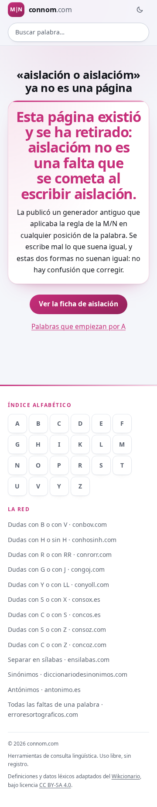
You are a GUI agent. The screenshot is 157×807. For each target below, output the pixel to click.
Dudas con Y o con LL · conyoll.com (58, 584)
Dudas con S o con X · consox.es (54, 599)
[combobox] (79, 32)
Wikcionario (126, 776)
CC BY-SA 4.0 (55, 785)
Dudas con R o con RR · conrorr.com (60, 554)
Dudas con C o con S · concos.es (54, 614)
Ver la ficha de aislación (78, 304)
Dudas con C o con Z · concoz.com (57, 645)
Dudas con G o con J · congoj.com (56, 569)
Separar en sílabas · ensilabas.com (58, 659)
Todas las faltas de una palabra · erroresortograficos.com (55, 709)
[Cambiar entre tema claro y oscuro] (139, 9)
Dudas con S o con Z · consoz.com (57, 629)
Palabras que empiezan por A (78, 326)
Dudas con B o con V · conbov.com (57, 524)
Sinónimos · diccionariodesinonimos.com (67, 674)
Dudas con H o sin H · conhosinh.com (62, 540)
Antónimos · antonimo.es (44, 689)
